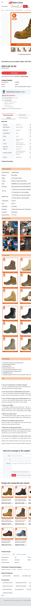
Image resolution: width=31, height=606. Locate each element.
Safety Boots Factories (8, 586)
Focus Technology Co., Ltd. (18, 600)
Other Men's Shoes (7, 575)
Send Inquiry (14, 73)
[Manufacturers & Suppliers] (15, 2)
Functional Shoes (19, 10)
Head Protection (5, 557)
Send (14, 475)
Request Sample (24, 76)
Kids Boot (17, 562)
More (2, 595)
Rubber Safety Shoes (7, 589)
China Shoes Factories (8, 582)
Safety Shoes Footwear (21, 586)
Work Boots (17, 560)
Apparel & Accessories (9, 10)
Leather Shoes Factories (21, 582)
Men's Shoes (16, 575)
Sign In (3, 108)
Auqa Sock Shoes (5, 562)
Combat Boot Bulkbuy (7, 592)
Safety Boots (4, 560)
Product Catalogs (22, 554)
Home (2, 10)
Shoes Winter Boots (19, 589)
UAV (15, 557)
